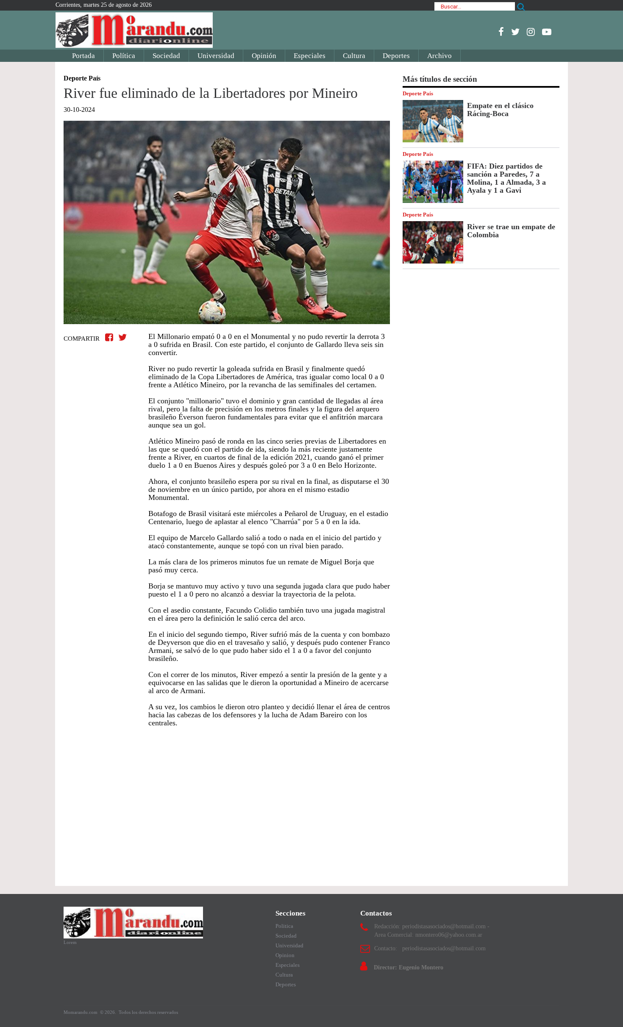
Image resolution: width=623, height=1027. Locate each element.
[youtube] (546, 32)
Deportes (396, 56)
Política (123, 56)
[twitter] (515, 32)
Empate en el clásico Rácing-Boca (500, 109)
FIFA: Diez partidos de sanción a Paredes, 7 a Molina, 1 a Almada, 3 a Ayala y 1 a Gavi (506, 178)
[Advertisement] (227, 802)
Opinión (264, 56)
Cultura (354, 56)
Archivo (439, 56)
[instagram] (531, 32)
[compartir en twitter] (122, 337)
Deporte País (418, 93)
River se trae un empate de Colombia (511, 230)
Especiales (309, 56)
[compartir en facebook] (110, 337)
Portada (83, 56)
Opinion (285, 955)
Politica (284, 926)
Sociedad (166, 56)
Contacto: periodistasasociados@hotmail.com (430, 948)
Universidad (215, 56)
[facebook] (501, 32)
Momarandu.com (81, 1012)
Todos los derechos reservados (148, 1012)
